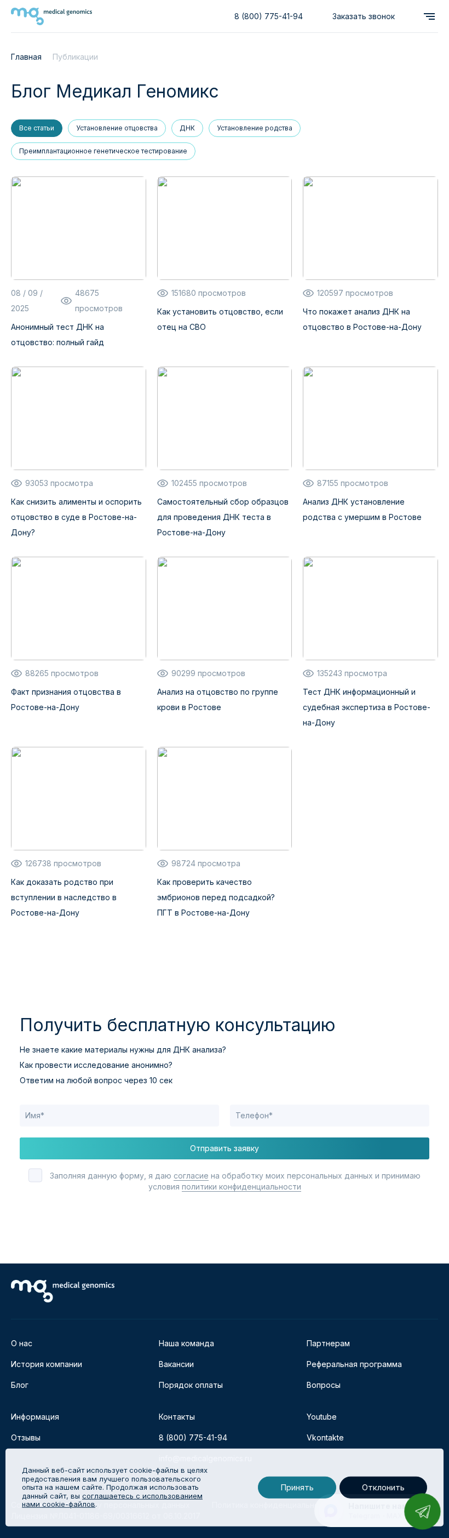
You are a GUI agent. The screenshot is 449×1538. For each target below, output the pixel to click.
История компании (46, 1364)
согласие (191, 1175)
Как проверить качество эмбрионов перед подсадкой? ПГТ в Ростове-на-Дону (216, 897)
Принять (297, 1487)
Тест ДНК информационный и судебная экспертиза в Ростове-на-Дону (366, 707)
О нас (21, 1343)
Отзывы (26, 1437)
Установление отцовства (117, 128)
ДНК (187, 128)
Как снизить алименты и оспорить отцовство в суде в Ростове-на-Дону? (76, 517)
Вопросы (324, 1385)
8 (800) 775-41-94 (268, 16)
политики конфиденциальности (241, 1186)
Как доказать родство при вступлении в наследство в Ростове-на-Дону (64, 897)
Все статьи (36, 128)
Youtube (322, 1416)
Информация (35, 1416)
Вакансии (176, 1364)
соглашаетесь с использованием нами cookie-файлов (112, 1500)
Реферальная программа (354, 1364)
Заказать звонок (363, 16)
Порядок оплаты (191, 1385)
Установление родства (254, 128)
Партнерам (328, 1343)
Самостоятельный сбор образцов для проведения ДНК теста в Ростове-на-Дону (223, 517)
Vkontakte (325, 1437)
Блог (19, 1385)
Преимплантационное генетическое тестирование (103, 151)
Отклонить (383, 1487)
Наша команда (186, 1343)
